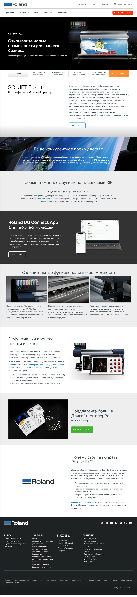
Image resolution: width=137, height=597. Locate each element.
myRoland (87, 546)
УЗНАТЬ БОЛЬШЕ (17, 254)
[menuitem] (10, 12)
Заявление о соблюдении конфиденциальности (23, 580)
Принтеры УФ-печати (13, 541)
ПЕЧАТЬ (7, 535)
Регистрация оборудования (121, 580)
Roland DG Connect (65, 543)
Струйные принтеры (13, 539)
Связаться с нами (12, 583)
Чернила (8, 546)
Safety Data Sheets (91, 559)
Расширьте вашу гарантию (94, 544)
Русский (8, 588)
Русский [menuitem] (127, 4)
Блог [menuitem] (93, 4)
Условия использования (97, 580)
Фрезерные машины (40, 551)
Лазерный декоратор (40, 564)
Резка (34, 539)
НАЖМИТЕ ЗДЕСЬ (82, 429)
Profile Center (89, 562)
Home (9, 18)
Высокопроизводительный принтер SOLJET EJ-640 (74, 18)
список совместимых (44, 198)
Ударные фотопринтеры (41, 567)
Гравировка (37, 535)
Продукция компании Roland (21, 18)
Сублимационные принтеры (16, 544)
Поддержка (88, 535)
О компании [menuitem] (82, 4)
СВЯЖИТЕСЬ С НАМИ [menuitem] (122, 13)
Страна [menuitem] (119, 4)
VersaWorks (62, 540)
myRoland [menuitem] (104, 4)
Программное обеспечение (63, 536)
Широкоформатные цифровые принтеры (44, 18)
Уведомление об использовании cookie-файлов (65, 580)
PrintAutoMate (63, 545)
